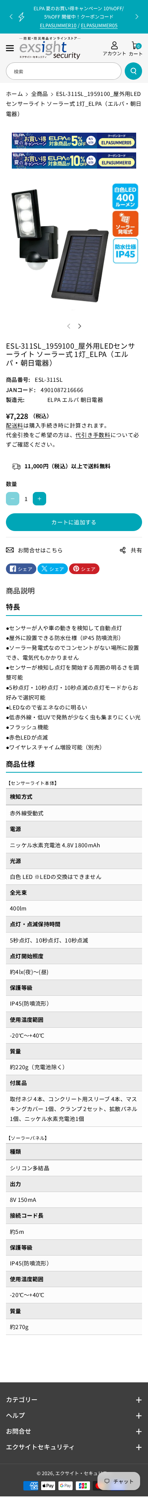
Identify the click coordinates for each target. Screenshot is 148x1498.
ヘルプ (15, 1415)
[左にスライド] (68, 326)
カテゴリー (21, 1399)
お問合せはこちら (40, 550)
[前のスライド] (11, 16)
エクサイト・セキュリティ (83, 1473)
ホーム (14, 94)
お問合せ (18, 1431)
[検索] (133, 71)
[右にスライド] (79, 326)
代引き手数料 (92, 435)
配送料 (14, 425)
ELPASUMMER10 (58, 25)
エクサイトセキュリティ (40, 1446)
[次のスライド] (137, 16)
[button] (10, 48)
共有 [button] (136, 550)
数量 (11, 484)
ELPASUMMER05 (99, 25)
